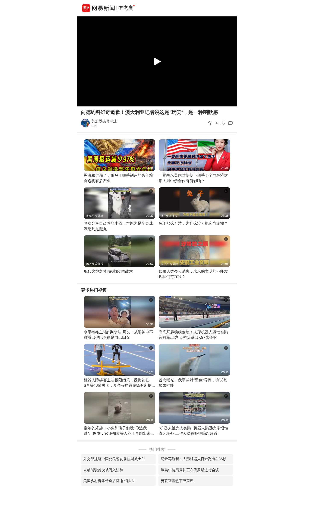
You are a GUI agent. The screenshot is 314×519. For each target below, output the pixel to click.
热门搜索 (157, 449)
